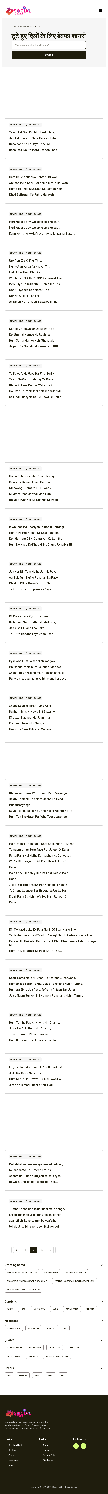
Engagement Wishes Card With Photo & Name (27, 1281)
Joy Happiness (72, 1309)
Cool (9, 1375)
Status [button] (9, 1368)
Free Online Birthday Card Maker (22, 1272)
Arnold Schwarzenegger (57, 1356)
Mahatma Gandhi (14, 1347)
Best (63, 1375)
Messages (24, 27)
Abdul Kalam (54, 1347)
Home (14, 27)
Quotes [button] (9, 1340)
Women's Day (33, 1328)
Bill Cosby (33, 1356)
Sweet (37, 1375)
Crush (23, 1309)
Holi (65, 1328)
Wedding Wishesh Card (76, 1272)
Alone (55, 1309)
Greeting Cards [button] (15, 1265)
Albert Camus (74, 1347)
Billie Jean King (14, 1356)
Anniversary (39, 1309)
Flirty (10, 1309)
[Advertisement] (54, 98)
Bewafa (13, 124)
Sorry (51, 1375)
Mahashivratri (13, 1328)
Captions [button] (11, 1301)
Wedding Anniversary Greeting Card (23, 1289)
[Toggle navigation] (100, 11)
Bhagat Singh (35, 1347)
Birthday (23, 1375)
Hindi (21, 124)
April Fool (51, 1328)
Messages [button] (11, 1320)
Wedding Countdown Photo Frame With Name (74, 1281)
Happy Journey (51, 1272)
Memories (90, 1309)
